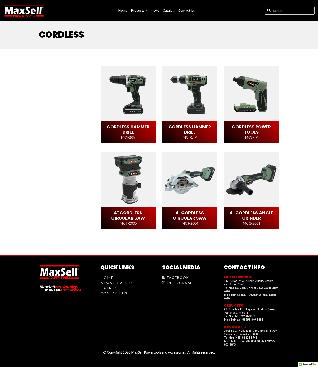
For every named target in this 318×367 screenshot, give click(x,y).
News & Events (117, 283)
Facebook (177, 277)
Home (107, 277)
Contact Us (114, 293)
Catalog (110, 288)
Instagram (178, 283)
